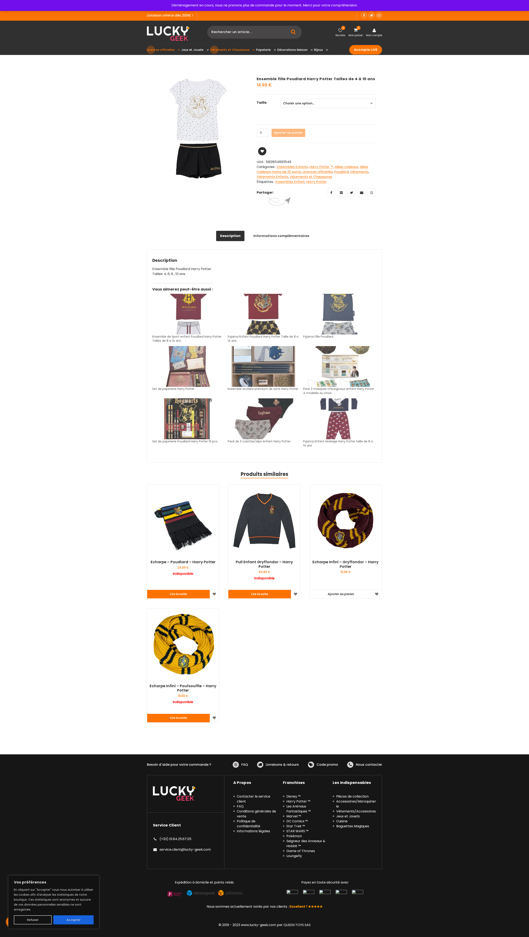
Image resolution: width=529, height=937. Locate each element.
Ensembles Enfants (292, 166)
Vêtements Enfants (272, 176)
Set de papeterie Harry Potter (173, 389)
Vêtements (359, 171)
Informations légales (253, 831)
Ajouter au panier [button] (341, 594)
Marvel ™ (293, 816)
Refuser (33, 920)
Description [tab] (230, 235)
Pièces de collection (352, 796)
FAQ (244, 764)
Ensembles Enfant (290, 181)
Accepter (74, 920)
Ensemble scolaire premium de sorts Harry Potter (263, 389)
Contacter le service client (253, 799)
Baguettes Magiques (352, 826)
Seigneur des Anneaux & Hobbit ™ (305, 843)
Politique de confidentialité (248, 824)
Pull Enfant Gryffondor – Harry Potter (264, 564)
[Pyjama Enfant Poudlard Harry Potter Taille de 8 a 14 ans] (263, 314)
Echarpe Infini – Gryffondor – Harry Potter (345, 564)
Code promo (327, 764)
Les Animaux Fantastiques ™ (298, 809)
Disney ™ (293, 796)
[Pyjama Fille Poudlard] (338, 314)
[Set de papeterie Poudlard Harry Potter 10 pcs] (188, 418)
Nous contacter (369, 764)
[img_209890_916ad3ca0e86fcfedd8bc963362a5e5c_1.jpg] (198, 128)
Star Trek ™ (295, 826)
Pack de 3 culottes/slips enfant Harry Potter (259, 441)
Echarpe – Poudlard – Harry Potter (183, 562)
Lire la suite (178, 594)
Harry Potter (316, 181)
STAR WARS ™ (297, 831)
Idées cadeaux (346, 166)
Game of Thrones (300, 851)
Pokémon (294, 836)
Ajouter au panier (288, 133)
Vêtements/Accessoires (356, 811)
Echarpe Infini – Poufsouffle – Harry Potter (183, 688)
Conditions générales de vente (256, 814)
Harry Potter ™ (321, 166)
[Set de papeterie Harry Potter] (188, 366)
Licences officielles (318, 171)
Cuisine (342, 821)
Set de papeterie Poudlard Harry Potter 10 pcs (184, 441)
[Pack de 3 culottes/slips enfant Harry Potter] (263, 418)
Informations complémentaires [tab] (281, 235)
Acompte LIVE (365, 49)
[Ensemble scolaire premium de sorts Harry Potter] (263, 366)
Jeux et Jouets (348, 816)
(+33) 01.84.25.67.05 (175, 839)
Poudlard (341, 171)
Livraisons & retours (282, 764)
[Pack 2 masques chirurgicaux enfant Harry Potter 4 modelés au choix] (338, 366)
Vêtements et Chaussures (311, 176)
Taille (262, 102)
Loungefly (294, 856)
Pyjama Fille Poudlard (318, 337)
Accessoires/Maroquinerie (356, 804)
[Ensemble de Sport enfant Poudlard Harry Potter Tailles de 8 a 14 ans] (188, 314)
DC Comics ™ (297, 821)
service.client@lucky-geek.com (185, 849)
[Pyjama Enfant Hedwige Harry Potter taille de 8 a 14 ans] (338, 418)
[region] (53, 902)
